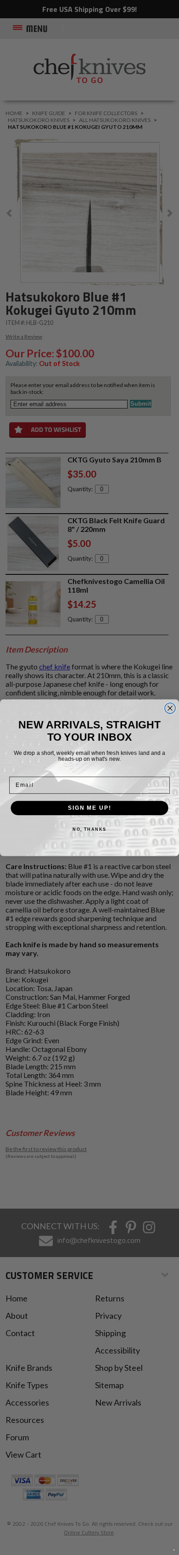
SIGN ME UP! (89, 808)
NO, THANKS (89, 829)
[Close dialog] (170, 708)
